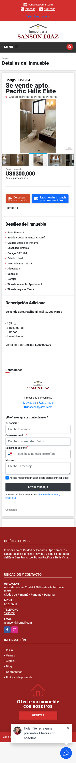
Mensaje (10, 460)
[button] (70, 102)
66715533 (49, 9)
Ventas (10, 655)
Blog (9, 666)
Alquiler (10, 661)
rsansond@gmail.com (39, 406)
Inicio (4, 58)
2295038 (30, 9)
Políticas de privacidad (20, 677)
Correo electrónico (16, 435)
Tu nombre (12, 423)
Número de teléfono (16, 447)
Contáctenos (14, 672)
